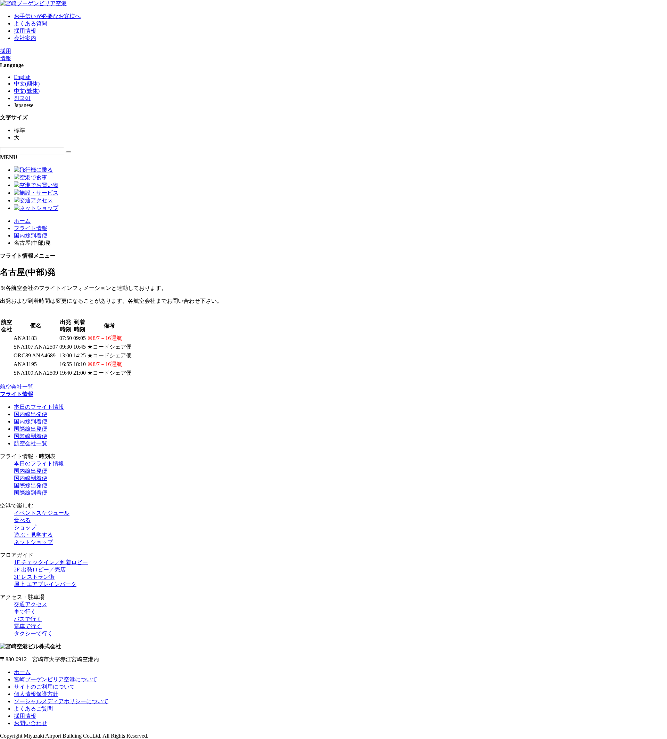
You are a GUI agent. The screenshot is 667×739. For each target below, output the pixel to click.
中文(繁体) (27, 91)
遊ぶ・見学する (33, 535)
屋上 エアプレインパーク (45, 584)
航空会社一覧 (16, 387)
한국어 (22, 98)
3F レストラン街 (34, 577)
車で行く (25, 612)
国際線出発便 (30, 429)
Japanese (23, 105)
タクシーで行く (33, 633)
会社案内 (25, 38)
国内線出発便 (30, 414)
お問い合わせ (30, 723)
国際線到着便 (30, 436)
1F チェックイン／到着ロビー (51, 562)
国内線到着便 (30, 235)
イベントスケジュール (41, 513)
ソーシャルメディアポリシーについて (61, 701)
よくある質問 (30, 23)
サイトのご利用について (44, 687)
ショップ (25, 527)
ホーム (22, 221)
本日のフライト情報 (39, 407)
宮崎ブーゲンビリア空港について (55, 679)
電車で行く (28, 626)
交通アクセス (30, 604)
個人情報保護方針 (36, 694)
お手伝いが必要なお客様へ (47, 16)
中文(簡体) (27, 84)
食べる (22, 520)
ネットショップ (33, 542)
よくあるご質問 (33, 709)
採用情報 (25, 31)
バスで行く (28, 619)
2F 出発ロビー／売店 (40, 569)
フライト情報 (30, 228)
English (22, 77)
